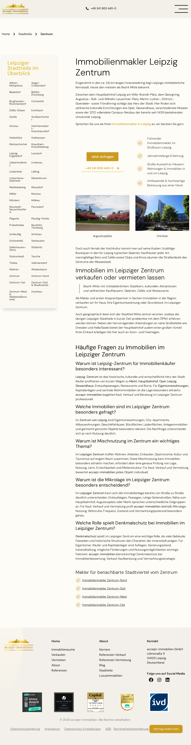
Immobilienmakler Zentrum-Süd (103, 588)
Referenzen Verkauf (112, 655)
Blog (102, 665)
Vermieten (58, 660)
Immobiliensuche (63, 649)
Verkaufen (58, 655)
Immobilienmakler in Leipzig (131, 124)
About (55, 665)
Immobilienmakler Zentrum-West (104, 597)
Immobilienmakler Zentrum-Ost (103, 605)
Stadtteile (25, 34)
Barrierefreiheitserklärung (131, 729)
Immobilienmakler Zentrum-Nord (104, 580)
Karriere (104, 649)
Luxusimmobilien (110, 676)
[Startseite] (15, 9)
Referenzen (59, 670)
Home (6, 34)
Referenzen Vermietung (115, 660)
